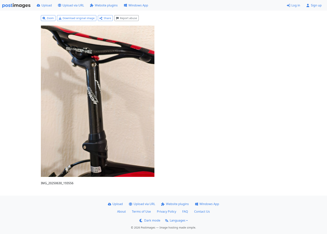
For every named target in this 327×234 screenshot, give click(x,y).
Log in (295, 5)
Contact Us (202, 211)
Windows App (138, 5)
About (121, 211)
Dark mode (152, 220)
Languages (177, 220)
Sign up (316, 5)
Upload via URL (73, 5)
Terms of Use (141, 211)
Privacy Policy (166, 211)
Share (107, 18)
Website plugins (106, 5)
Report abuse (128, 18)
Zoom (50, 18)
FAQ (185, 211)
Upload (46, 5)
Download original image (79, 18)
